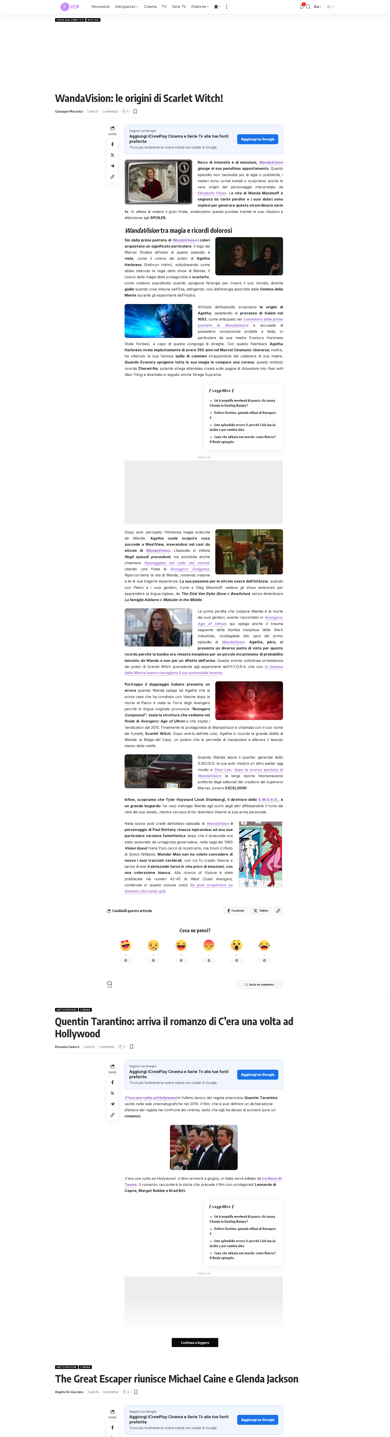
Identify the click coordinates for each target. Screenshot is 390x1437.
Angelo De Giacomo (69, 1392)
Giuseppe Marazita (69, 111)
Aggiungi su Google (257, 139)
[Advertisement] (195, 56)
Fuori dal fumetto (70, 20)
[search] (308, 7)
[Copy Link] (112, 176)
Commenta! (110, 111)
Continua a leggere (195, 1342)
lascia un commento (261, 984)
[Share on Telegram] (112, 165)
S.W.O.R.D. (268, 799)
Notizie (93, 20)
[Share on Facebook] (112, 144)
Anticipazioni (67, 1009)
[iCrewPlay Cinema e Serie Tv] (69, 7)
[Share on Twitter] (112, 155)
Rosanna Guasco (67, 1047)
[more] (226, 7)
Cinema (85, 1009)
